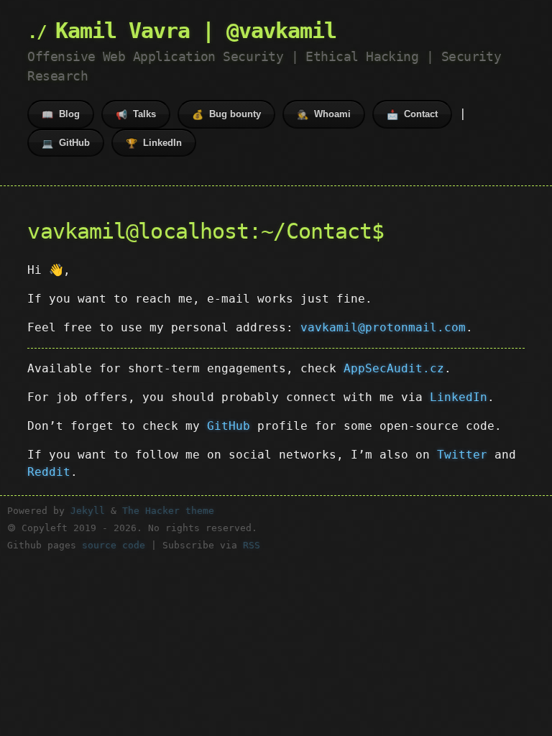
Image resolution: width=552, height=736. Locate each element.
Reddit (48, 472)
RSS (251, 545)
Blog (61, 114)
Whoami (324, 114)
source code (113, 545)
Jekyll (87, 510)
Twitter (462, 454)
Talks (136, 114)
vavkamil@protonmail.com (383, 327)
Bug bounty (226, 114)
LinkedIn (154, 143)
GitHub (66, 143)
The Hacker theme (168, 510)
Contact (412, 114)
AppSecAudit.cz (394, 368)
